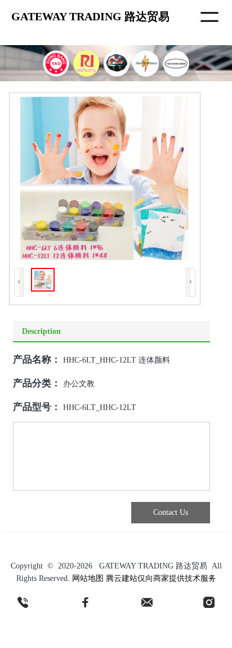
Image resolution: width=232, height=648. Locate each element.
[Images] (104, 178)
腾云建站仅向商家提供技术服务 (161, 578)
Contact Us (170, 512)
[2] (85, 602)
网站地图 (88, 578)
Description (41, 331)
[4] (208, 602)
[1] (23, 602)
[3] (147, 602)
